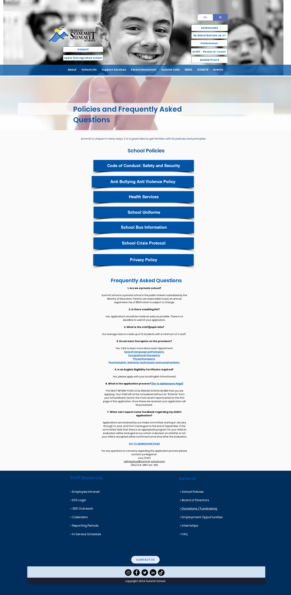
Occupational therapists (144, 355)
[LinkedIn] (153, 572)
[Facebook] (136, 572)
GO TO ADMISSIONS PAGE (144, 443)
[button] (72, 70)
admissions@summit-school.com (144, 461)
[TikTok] (161, 572)
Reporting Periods (85, 525)
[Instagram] (128, 572)
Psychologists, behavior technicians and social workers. (144, 362)
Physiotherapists (144, 359)
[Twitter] (144, 572)
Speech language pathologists (144, 351)
